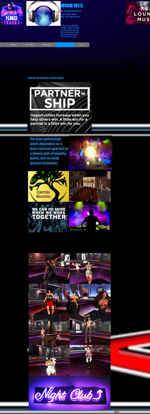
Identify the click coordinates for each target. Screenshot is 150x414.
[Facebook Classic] (116, 412)
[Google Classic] (118, 412)
